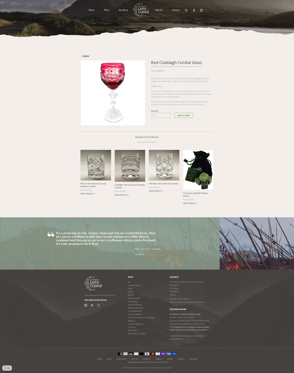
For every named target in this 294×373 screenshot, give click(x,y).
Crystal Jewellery (135, 311)
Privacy (181, 359)
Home (99, 359)
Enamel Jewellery (135, 314)
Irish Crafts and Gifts (137, 333)
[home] (143, 15)
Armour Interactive (165, 368)
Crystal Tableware (135, 324)
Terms (170, 359)
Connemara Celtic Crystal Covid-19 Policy (148, 362)
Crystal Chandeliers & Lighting (141, 317)
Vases (130, 288)
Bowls (130, 292)
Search (158, 359)
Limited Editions (135, 304)
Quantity (154, 111)
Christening (133, 301)
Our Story (121, 359)
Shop (109, 359)
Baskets (131, 295)
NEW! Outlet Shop (135, 308)
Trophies (132, 327)
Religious (132, 321)
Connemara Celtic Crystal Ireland (139, 368)
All (129, 282)
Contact (147, 359)
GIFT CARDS (133, 330)
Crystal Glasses (134, 285)
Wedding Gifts (134, 298)
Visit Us (134, 359)
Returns (193, 359)
